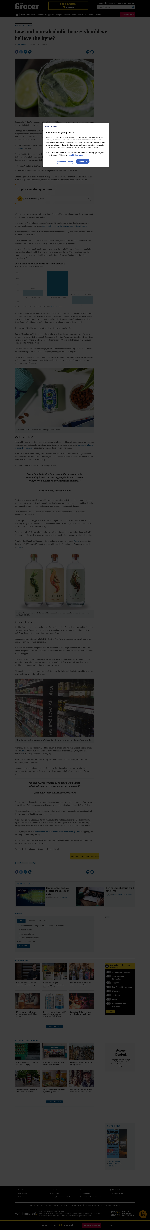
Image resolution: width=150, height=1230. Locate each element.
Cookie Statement (76, 155)
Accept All (82, 161)
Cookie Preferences (65, 161)
